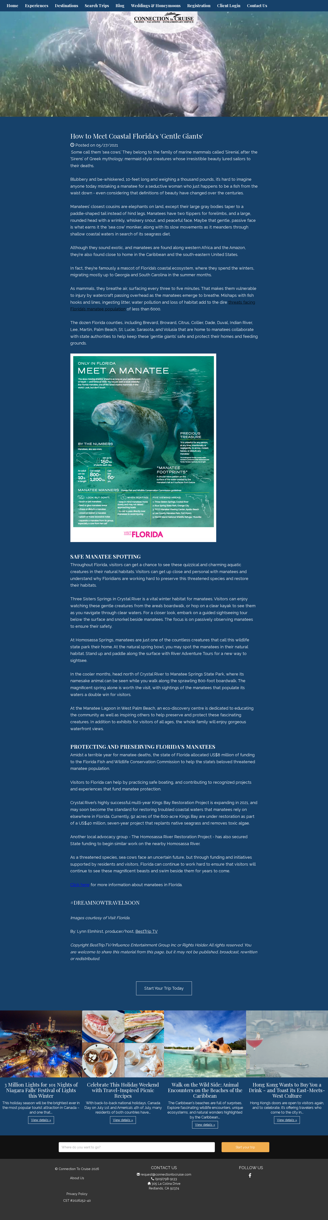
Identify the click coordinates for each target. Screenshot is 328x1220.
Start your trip (245, 1147)
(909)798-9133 (166, 1179)
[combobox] (137, 1147)
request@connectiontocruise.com (166, 1174)
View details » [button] (41, 1120)
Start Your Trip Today (164, 988)
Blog (120, 5)
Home (12, 5)
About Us (77, 1178)
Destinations (66, 5)
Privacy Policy (76, 1194)
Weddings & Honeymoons (156, 5)
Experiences (36, 5)
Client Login (228, 5)
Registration (198, 5)
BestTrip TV (146, 931)
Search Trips (97, 5)
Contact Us (257, 5)
